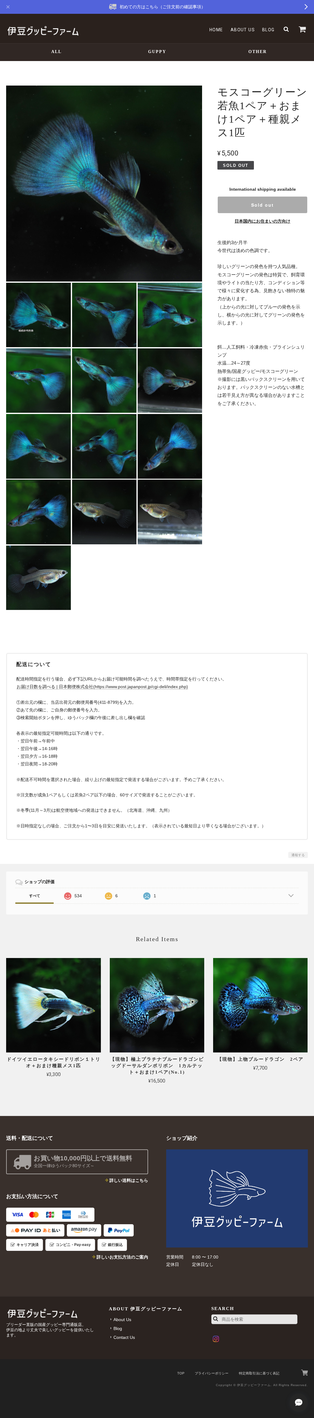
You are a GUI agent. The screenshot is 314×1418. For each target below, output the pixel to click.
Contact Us (124, 1337)
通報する (298, 855)
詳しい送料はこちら (128, 1180)
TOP (180, 1373)
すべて (34, 896)
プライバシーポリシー (211, 1373)
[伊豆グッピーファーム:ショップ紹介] (237, 1198)
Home (216, 29)
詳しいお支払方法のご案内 (122, 1257)
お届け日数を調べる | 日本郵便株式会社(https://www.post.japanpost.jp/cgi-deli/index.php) (102, 686)
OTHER (257, 51)
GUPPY (157, 51)
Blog (268, 29)
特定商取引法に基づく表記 (259, 1373)
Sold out (262, 205)
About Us (243, 29)
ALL (56, 51)
